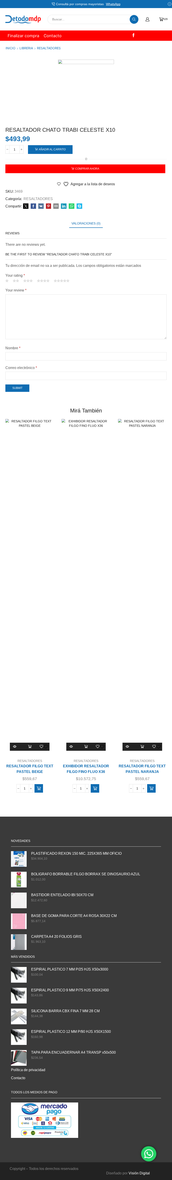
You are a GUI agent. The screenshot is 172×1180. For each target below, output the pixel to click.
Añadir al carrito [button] (29, 747)
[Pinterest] (48, 206)
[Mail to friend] (56, 206)
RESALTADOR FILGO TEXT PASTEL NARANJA (142, 769)
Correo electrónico (21, 368)
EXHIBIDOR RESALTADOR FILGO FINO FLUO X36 (86, 769)
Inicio (10, 48)
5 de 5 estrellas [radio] (61, 280)
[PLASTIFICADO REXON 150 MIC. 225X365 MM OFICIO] (19, 859)
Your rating (15, 275)
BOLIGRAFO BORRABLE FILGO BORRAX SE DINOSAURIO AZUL (85, 874)
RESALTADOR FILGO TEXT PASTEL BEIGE (29, 769)
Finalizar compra (23, 35)
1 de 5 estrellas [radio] (7, 280)
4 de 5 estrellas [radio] (43, 280)
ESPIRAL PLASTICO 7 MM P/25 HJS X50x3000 (69, 969)
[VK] (41, 206)
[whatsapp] (71, 206)
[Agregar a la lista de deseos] (44, 747)
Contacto (53, 35)
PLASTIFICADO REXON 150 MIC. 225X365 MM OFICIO (76, 853)
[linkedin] (64, 206)
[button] (38, 788)
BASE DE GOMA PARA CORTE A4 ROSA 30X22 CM (74, 916)
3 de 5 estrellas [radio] (28, 280)
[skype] (78, 206)
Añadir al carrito (52, 149)
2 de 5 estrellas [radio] (16, 280)
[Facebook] (133, 35)
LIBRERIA (26, 48)
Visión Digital (139, 1173)
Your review (15, 290)
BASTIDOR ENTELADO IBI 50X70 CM (62, 895)
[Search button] (134, 19)
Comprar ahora (87, 168)
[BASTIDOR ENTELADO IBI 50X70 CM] (19, 900)
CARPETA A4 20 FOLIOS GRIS (56, 936)
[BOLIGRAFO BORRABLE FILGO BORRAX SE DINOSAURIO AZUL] (19, 879)
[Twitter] (26, 206)
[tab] (86, 223)
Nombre (12, 348)
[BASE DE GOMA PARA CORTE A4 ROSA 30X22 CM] (19, 921)
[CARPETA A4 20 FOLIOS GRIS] (19, 942)
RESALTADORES (49, 48)
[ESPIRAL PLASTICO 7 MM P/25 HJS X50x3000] (19, 975)
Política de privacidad (28, 1070)
